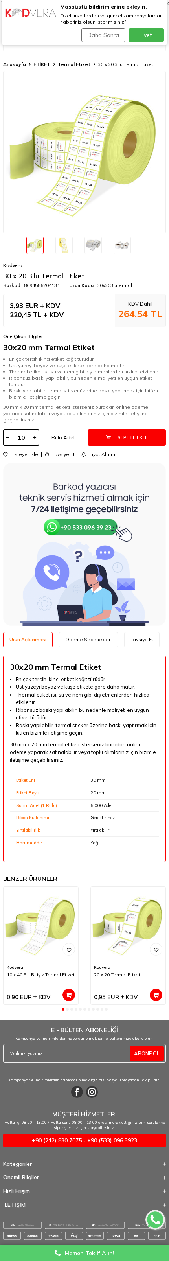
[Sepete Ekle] (68, 995)
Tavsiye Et (63, 454)
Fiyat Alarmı (102, 454)
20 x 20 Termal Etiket (117, 975)
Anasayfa (14, 64)
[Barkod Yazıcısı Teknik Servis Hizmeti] (84, 544)
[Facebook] (77, 1092)
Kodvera (12, 265)
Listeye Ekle (23, 454)
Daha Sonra (103, 35)
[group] (84, 152)
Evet (146, 35)
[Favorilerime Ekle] (68, 949)
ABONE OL (147, 1053)
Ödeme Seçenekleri (88, 639)
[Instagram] (92, 1092)
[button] (63, 1009)
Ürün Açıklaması (27, 639)
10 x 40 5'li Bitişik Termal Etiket (41, 975)
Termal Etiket (74, 64)
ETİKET (41, 64)
